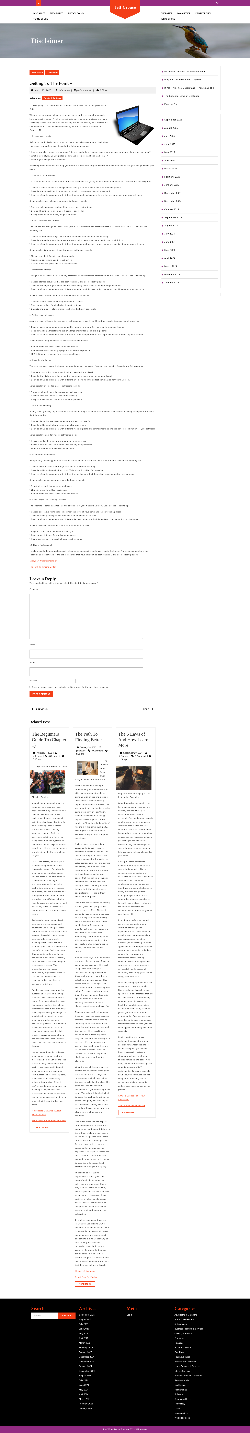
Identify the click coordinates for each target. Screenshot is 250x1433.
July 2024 (169, 233)
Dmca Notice (56, 13)
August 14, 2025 (44, 753)
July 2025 (169, 136)
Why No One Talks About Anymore (183, 79)
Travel (177, 1408)
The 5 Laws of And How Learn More (49, 1121)
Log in (129, 1315)
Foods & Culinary (52, 98)
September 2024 (173, 217)
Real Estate (179, 1385)
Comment (35, 589)
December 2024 (172, 193)
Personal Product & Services (188, 1375)
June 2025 (169, 144)
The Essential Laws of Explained (182, 96)
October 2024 (171, 209)
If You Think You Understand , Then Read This (189, 88)
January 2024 (171, 282)
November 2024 (172, 201)
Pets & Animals (181, 1380)
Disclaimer (39, 13)
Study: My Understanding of (43, 561)
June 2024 (169, 242)
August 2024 (171, 225)
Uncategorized (181, 1413)
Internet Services (182, 1371)
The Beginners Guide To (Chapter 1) (49, 739)
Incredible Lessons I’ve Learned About (185, 71)
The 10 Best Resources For (131, 1106)
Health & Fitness (182, 1357)
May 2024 (169, 250)
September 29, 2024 (132, 753)
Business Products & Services (188, 1329)
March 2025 (170, 168)
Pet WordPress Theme (116, 1429)
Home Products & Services (187, 1366)
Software (178, 1394)
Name (33, 645)
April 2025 (169, 160)
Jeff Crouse (125, 7)
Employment (180, 1338)
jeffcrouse (64, 90)
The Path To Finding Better (43, 567)
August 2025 (171, 128)
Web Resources (182, 1418)
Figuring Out (171, 104)
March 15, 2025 (42, 90)
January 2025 (171, 185)
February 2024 (172, 274)
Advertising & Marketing (185, 1315)
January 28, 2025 (88, 747)
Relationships (180, 1389)
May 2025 (169, 152)
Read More (44, 1128)
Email (33, 663)
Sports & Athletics (182, 1399)
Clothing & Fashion (183, 1333)
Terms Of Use (40, 19)
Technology (179, 1403)
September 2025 (173, 119)
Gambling (179, 1352)
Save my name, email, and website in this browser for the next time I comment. (71, 687)
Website (33, 681)
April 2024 (169, 258)
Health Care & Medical (185, 1361)
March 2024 (170, 266)
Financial (178, 1343)
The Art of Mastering (85, 1271)
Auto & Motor (180, 1324)
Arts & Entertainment (184, 1319)
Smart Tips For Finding (86, 1277)
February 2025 (172, 177)
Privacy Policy (76, 13)
